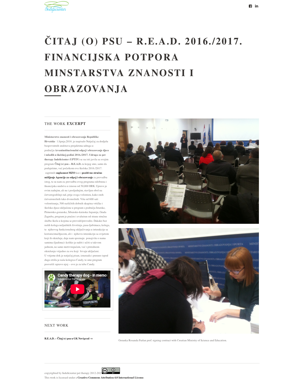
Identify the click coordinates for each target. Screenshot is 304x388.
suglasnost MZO (65, 173)
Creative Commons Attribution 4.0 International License (111, 377)
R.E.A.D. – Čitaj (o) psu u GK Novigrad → (68, 338)
